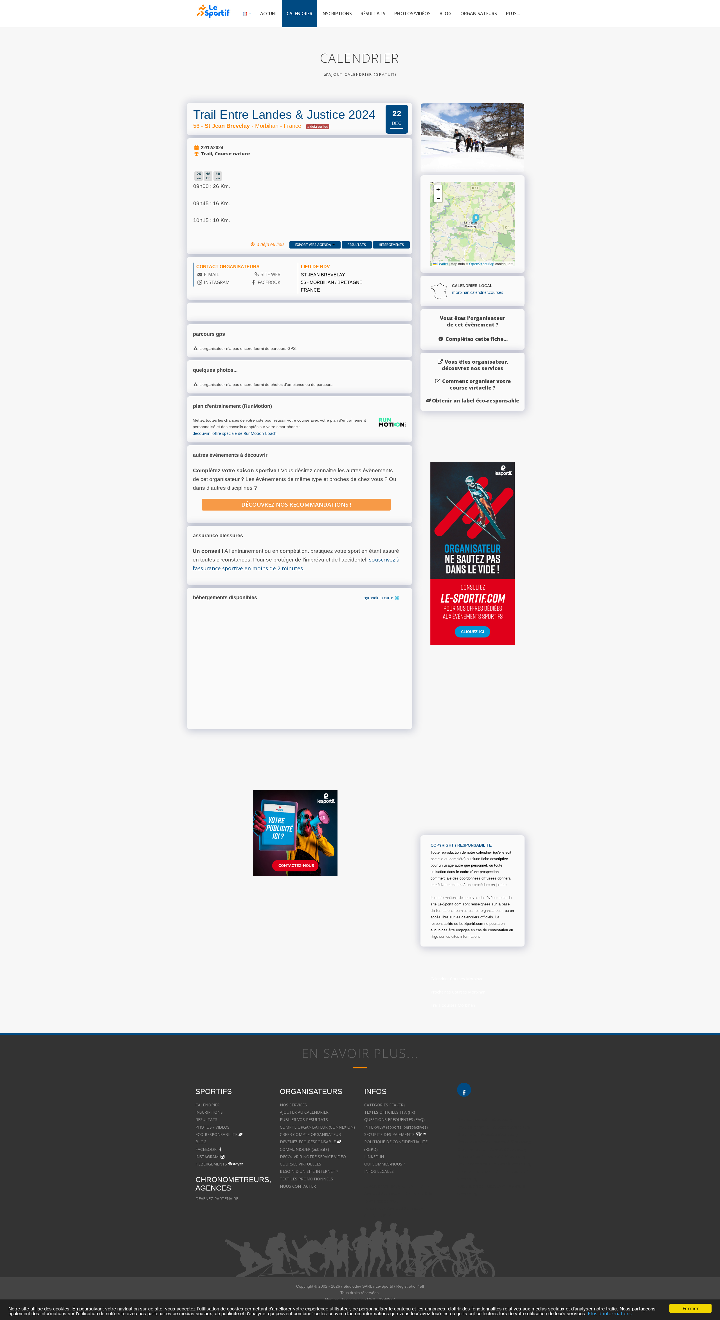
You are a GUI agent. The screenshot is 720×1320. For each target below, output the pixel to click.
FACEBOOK (269, 282)
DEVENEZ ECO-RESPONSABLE (308, 1141)
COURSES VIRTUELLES (300, 1164)
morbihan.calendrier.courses (477, 292)
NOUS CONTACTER (298, 1186)
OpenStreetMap (481, 263)
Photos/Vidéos (412, 13)
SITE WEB (270, 274)
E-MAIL (211, 274)
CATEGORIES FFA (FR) (384, 1105)
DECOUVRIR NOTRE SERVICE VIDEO (313, 1156)
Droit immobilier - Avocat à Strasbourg (492, 1149)
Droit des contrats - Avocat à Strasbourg (494, 1164)
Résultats (373, 13)
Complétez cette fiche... (477, 338)
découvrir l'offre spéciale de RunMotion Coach (234, 433)
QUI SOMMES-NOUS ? (384, 1164)
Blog (445, 13)
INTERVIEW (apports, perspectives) (396, 1127)
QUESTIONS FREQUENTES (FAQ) (394, 1119)
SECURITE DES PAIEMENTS (389, 1134)
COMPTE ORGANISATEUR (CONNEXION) (317, 1127)
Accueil (269, 13)
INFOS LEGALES (379, 1171)
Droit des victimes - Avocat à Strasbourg (494, 1141)
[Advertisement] (356, 934)
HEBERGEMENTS (211, 1164)
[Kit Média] (295, 833)
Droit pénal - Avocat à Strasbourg (487, 1134)
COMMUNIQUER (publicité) (304, 1149)
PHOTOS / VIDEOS (212, 1127)
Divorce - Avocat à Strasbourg (484, 1119)
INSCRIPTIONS (209, 1112)
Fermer (691, 1308)
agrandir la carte (379, 597)
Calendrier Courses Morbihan (457, 978)
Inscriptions (336, 13)
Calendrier (299, 13)
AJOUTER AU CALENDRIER (304, 1112)
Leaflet (442, 263)
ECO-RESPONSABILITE (216, 1134)
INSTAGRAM (217, 282)
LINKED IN (374, 1156)
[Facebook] (464, 1090)
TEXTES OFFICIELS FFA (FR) (389, 1112)
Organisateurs (478, 13)
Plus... (513, 13)
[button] (476, 219)
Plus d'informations (610, 1313)
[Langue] (247, 13)
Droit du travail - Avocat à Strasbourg (491, 1156)
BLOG (200, 1141)
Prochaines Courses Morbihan (458, 992)
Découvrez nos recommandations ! (296, 504)
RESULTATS (206, 1119)
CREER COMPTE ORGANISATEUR (310, 1134)
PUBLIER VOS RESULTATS (304, 1119)
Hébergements (391, 244)
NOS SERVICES (293, 1105)
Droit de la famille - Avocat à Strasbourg (493, 1127)
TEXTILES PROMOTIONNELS (306, 1179)
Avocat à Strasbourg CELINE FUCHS (397, 1186)
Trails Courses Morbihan (453, 1005)
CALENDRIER (207, 1105)
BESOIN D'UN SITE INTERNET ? (309, 1171)
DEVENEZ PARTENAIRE (216, 1198)
